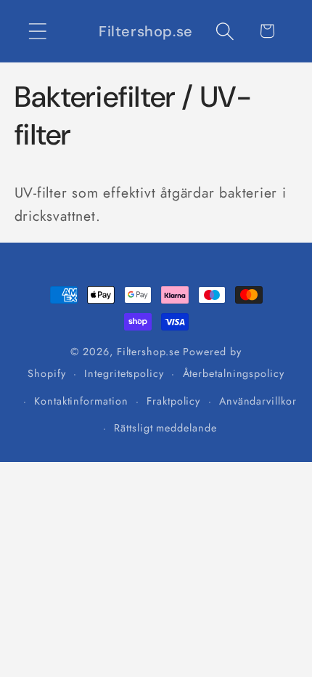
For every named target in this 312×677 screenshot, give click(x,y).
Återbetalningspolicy (233, 373)
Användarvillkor (258, 401)
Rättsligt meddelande (165, 428)
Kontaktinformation (81, 401)
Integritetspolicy (123, 373)
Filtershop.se (148, 351)
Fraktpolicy (173, 401)
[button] (37, 31)
